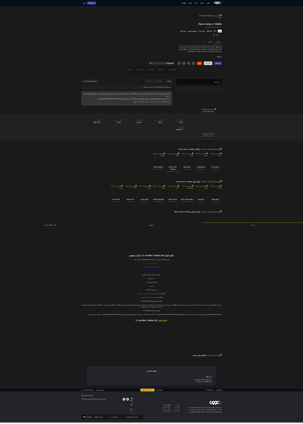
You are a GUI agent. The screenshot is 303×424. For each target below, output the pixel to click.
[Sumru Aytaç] (130, 191)
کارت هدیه (176, 411)
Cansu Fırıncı (215, 169)
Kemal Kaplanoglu (159, 201)
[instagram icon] (124, 399)
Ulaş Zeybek (116, 201)
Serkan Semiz (144, 201)
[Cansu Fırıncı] (215, 159)
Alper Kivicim (173, 201)
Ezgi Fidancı (187, 169)
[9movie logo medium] (218, 3)
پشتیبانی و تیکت (166, 411)
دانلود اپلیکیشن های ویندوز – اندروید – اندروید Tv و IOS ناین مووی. (151, 101)
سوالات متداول (167, 407)
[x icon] (127, 399)
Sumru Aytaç (130, 201)
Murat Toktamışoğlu (186, 201)
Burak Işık (201, 201)
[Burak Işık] (201, 191)
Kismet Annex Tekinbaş (172, 171)
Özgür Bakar (215, 201)
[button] (209, 390)
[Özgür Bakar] (215, 191)
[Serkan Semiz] (144, 191)
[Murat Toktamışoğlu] (186, 191)
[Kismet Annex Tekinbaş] (172, 159)
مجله (178, 404)
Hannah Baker (201, 169)
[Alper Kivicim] (172, 191)
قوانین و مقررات (166, 409)
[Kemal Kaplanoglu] (158, 191)
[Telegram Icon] (131, 405)
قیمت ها (177, 407)
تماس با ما (176, 409)
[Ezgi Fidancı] (186, 159)
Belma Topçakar (158, 169)
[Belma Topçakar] (158, 159)
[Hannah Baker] (201, 159)
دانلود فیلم (162, 320)
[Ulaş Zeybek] (116, 191)
